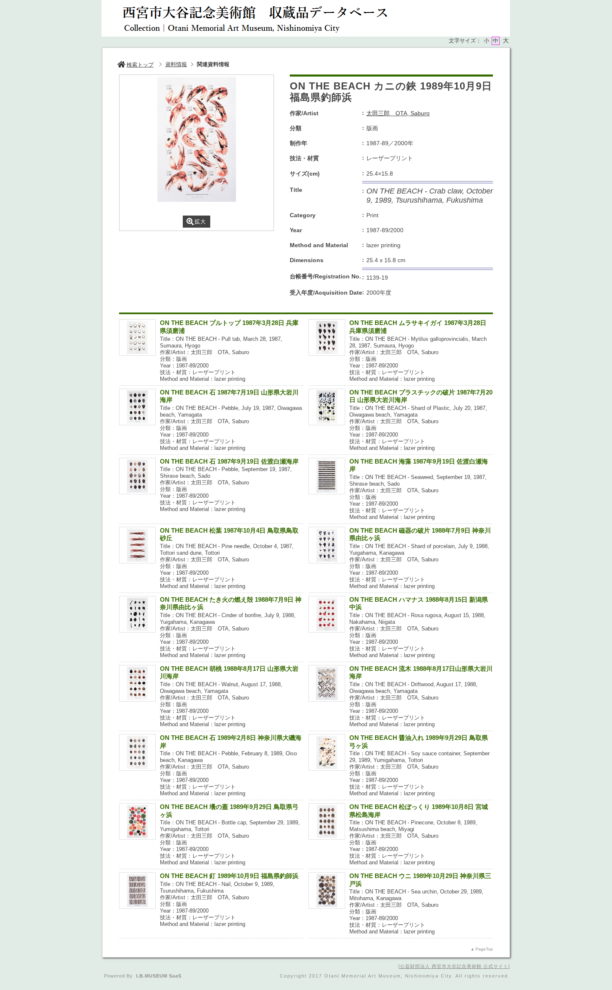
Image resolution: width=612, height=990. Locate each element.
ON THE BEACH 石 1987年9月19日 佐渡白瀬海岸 (229, 461)
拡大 (200, 221)
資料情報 (176, 64)
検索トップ (140, 65)
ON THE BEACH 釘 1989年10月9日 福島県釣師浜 (229, 875)
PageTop (484, 949)
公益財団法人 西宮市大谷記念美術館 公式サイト (454, 966)
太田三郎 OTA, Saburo (398, 113)
